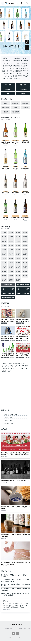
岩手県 (4, 237)
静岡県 (18, 254)
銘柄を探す (23, 85)
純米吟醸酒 (25, 103)
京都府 (18, 258)
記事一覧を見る (5, 306)
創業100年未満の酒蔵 (8, 297)
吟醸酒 (15, 107)
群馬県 (11, 245)
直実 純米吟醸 (25, 142)
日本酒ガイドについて (8, 628)
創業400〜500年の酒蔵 (8, 289)
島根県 (11, 267)
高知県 (18, 271)
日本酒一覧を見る (5, 120)
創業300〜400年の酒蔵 (23, 289)
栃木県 (25, 241)
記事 (8, 93)
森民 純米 (5, 217)
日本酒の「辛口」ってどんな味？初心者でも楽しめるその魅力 (15, 507)
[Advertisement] (15, 391)
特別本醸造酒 (15, 112)
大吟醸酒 (25, 107)
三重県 (25, 254)
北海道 (4, 232)
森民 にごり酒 (5, 193)
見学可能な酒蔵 (8, 284)
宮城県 (11, 237)
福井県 (25, 250)
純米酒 (5, 103)
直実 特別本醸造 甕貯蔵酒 (6, 142)
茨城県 (4, 245)
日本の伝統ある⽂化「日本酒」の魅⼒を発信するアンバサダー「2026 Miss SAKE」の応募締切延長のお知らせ (23, 354)
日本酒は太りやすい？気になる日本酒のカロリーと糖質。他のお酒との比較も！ (15, 563)
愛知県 (4, 254)
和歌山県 (11, 262)
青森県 (11, 232)
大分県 (25, 275)
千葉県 (18, 241)
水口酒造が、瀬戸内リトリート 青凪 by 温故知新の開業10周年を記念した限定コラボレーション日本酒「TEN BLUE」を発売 (8, 337)
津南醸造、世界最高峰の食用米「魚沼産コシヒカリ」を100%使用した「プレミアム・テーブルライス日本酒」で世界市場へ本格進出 (22, 320)
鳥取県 (4, 267)
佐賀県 (4, 275)
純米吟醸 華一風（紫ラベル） (25, 218)
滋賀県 (25, 258)
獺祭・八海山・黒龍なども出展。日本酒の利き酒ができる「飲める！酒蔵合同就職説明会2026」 (7, 320)
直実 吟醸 (15, 168)
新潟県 (18, 245)
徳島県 (4, 271)
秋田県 (18, 232)
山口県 (18, 267)
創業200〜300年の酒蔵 (8, 293)
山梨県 (25, 245)
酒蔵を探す (8, 85)
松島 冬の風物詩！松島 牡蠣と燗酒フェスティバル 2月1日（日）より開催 (23, 337)
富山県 (18, 250)
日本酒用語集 (23, 89)
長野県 (4, 250)
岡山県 (18, 262)
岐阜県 (11, 254)
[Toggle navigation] (2, 3)
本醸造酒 (5, 112)
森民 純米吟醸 (25, 193)
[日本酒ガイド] (12, 3)
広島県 (25, 262)
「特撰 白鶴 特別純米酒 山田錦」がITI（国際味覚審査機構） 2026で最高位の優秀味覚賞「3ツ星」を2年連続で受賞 (8, 354)
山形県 (25, 232)
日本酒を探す (8, 89)
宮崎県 (4, 280)
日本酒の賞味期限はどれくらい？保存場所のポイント (15, 480)
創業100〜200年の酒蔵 (23, 293)
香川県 (25, 267)
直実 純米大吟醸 (15, 142)
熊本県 (18, 275)
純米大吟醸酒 (5, 107)
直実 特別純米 (5, 168)
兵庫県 (11, 258)
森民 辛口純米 (15, 193)
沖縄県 (18, 280)
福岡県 (25, 271)
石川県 (11, 250)
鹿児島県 (11, 280)
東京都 (25, 237)
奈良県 (4, 262)
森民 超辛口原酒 (25, 168)
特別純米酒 (15, 103)
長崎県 (11, 275)
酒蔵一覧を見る (5, 229)
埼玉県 (11, 241)
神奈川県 (4, 241)
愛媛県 (11, 271)
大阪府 (4, 258)
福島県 (18, 237)
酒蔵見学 (23, 93)
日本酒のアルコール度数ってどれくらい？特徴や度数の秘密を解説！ (15, 535)
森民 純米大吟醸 (15, 217)
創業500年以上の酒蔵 (23, 284)
